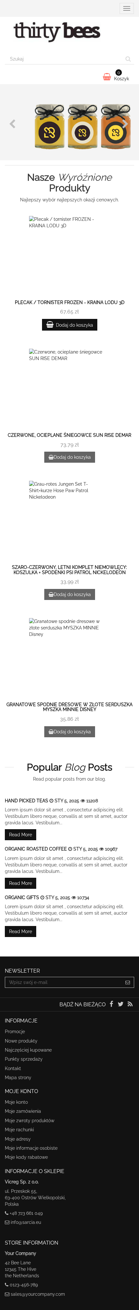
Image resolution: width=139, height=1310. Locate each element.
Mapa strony (18, 1077)
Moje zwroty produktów (29, 1120)
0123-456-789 (24, 1284)
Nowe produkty (21, 1041)
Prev (13, 124)
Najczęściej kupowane (28, 1050)
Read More (20, 834)
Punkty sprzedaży (24, 1059)
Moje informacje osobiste (31, 1148)
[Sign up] (128, 982)
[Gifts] (69, 122)
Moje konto (16, 1102)
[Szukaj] (128, 58)
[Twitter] (121, 1004)
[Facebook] (111, 1004)
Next (126, 124)
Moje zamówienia (23, 1111)
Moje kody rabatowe (26, 1157)
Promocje (15, 1031)
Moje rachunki (19, 1129)
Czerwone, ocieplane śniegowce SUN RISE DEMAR (69, 435)
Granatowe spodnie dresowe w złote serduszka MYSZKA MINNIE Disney (69, 707)
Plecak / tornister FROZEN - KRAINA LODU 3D (69, 302)
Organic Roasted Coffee (36, 849)
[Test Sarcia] (69, 35)
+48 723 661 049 (26, 1213)
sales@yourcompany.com (38, 1294)
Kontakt (13, 1068)
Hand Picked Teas (27, 800)
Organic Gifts (22, 897)
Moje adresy (18, 1139)
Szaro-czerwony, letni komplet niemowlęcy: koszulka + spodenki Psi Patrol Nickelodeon (69, 570)
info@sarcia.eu (26, 1222)
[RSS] (130, 1004)
